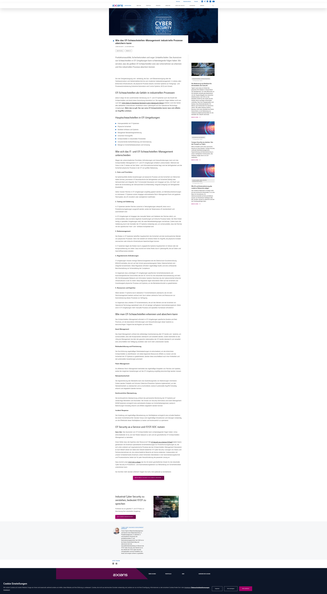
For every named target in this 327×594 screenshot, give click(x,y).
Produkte (158, 5)
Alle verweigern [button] (230, 588)
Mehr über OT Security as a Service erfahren (148, 477)
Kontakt (196, 1)
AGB (183, 574)
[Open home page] (117, 5)
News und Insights (180, 5)
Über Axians (152, 574)
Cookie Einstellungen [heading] (15, 583)
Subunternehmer (187, 1)
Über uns (139, 5)
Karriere (178, 1)
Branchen (168, 5)
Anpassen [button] (217, 588)
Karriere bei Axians (204, 574)
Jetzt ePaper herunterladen (125, 516)
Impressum (187, 587)
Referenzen (192, 5)
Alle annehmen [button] (245, 588)
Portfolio (148, 5)
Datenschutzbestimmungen (200, 587)
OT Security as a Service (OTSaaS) (162, 442)
